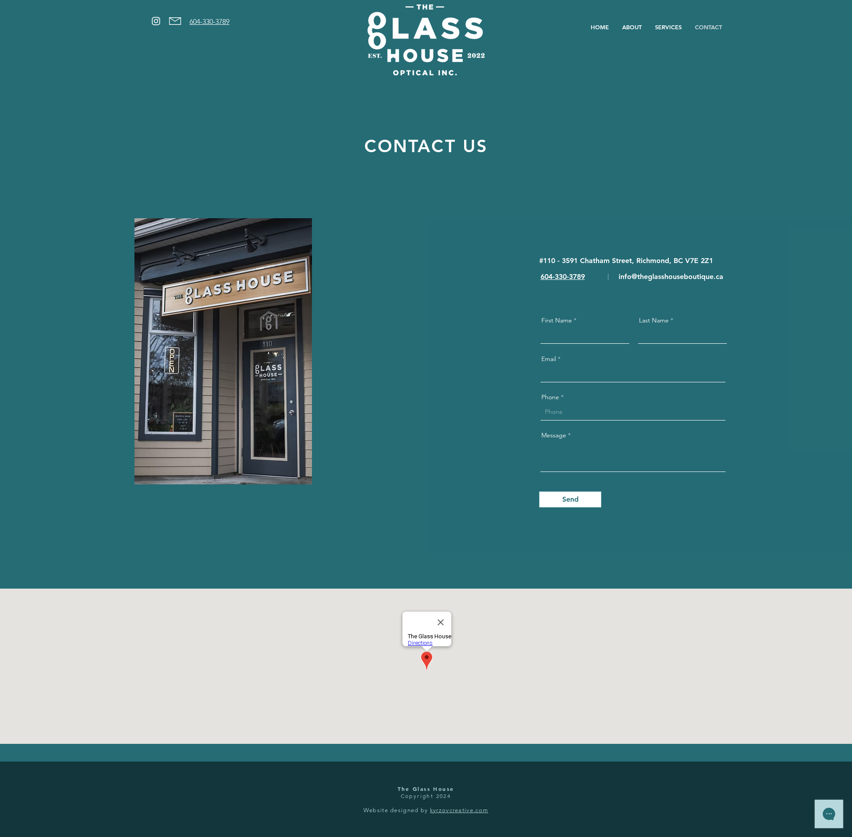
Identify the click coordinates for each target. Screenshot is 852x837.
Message (553, 435)
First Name (556, 320)
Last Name (654, 320)
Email (548, 359)
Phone (550, 397)
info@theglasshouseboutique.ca (671, 276)
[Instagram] (156, 21)
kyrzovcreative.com (459, 810)
